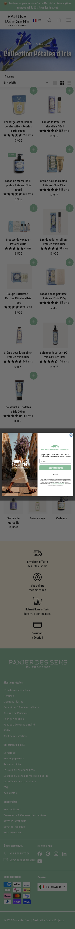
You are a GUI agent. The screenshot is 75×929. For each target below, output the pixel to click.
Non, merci (55, 474)
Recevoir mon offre (55, 467)
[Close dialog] (70, 435)
